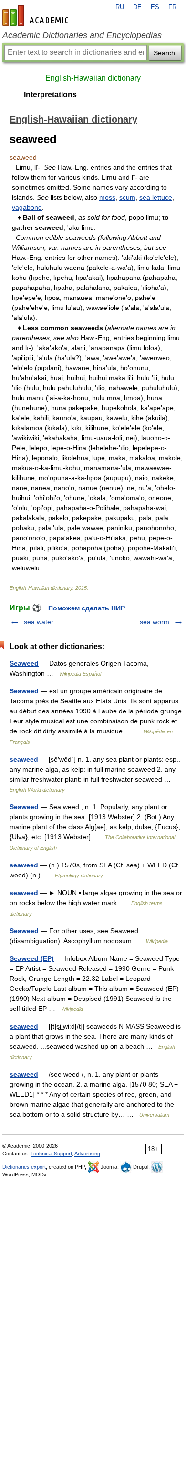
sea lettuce (155, 197)
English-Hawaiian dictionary (93, 78)
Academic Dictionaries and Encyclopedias (82, 35)
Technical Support (51, 1153)
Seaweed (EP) (32, 958)
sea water (38, 622)
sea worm (154, 622)
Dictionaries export (24, 1167)
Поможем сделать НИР (86, 608)
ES (155, 7)
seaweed (24, 759)
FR (172, 7)
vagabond (27, 207)
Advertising (87, 1153)
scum (127, 197)
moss (107, 197)
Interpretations (50, 95)
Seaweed (24, 663)
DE (137, 7)
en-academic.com (36, 15)
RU (119, 7)
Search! (165, 53)
